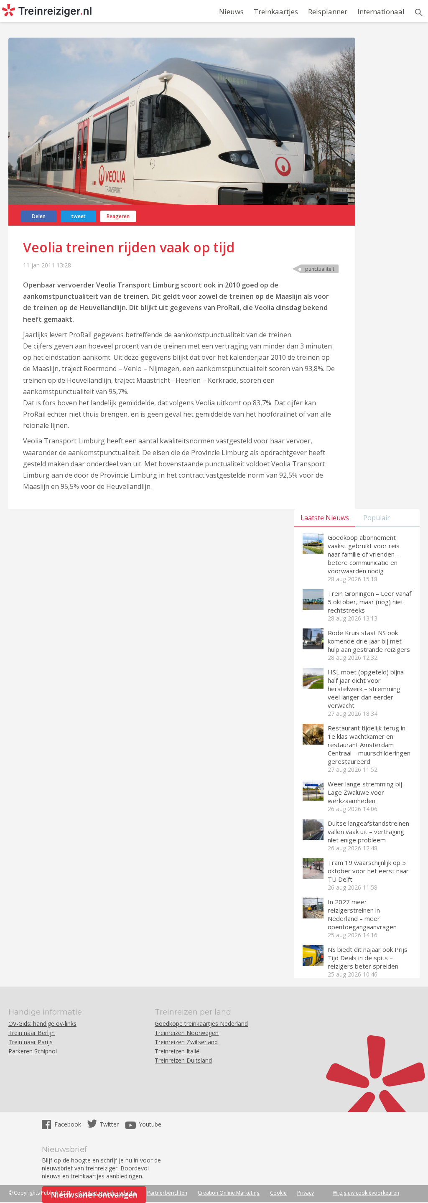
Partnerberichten (167, 1192)
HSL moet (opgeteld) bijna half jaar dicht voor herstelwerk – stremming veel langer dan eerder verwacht (366, 689)
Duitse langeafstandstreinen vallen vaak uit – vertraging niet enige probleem (368, 831)
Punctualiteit (319, 268)
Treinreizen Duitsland (183, 1060)
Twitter (109, 1124)
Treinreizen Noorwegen (187, 1033)
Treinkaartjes (276, 11)
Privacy (305, 1192)
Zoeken (419, 12)
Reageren (118, 216)
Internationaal (381, 11)
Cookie (278, 1192)
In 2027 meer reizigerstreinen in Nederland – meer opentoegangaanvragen (362, 914)
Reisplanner (327, 11)
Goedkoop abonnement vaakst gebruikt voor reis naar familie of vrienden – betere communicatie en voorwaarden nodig (364, 554)
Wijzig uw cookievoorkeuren (366, 1192)
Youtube (150, 1124)
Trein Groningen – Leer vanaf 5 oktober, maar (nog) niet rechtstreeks (369, 601)
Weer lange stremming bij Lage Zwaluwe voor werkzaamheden (365, 792)
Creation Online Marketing (229, 1192)
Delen (39, 216)
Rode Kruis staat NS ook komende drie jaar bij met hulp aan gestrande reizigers (369, 641)
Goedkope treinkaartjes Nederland (201, 1024)
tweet (78, 216)
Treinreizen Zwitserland (186, 1042)
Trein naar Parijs (30, 1042)
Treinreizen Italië (177, 1051)
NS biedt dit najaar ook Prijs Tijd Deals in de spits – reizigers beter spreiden (368, 957)
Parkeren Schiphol (32, 1051)
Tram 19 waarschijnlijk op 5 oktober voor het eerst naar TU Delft (368, 870)
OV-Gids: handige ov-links (42, 1024)
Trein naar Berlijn (31, 1033)
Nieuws (231, 11)
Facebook (68, 1124)
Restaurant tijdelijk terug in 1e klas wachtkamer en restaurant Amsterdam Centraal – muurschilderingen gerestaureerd (369, 745)
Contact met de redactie (108, 1192)
